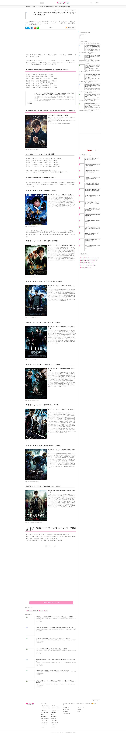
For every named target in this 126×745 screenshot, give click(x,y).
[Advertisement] (39, 42)
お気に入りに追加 (71, 27)
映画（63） (56, 10)
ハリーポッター (35, 610)
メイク (82, 267)
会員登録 (91, 2)
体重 (89, 257)
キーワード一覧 (81, 707)
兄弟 (95, 265)
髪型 (89, 260)
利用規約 (66, 711)
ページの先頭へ (95, 700)
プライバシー (80, 711)
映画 (29, 610)
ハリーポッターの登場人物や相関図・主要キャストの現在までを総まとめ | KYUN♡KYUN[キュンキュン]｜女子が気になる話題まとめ (54, 94)
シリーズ (41, 610)
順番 (46, 610)
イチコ (37, 621)
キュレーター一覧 (67, 707)
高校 (96, 260)
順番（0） (73, 10)
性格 (89, 262)
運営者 (79, 709)
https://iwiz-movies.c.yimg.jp (33, 149)
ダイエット (83, 265)
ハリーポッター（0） (67, 10)
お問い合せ (66, 709)
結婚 (86, 257)
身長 (82, 257)
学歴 (82, 262)
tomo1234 (37, 642)
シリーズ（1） (61, 10)
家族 (92, 260)
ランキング (90, 265)
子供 (97, 257)
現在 (82, 260)
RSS (95, 703)
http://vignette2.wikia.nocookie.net (34, 317)
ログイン (97, 2)
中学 (87, 267)
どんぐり (37, 665)
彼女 (93, 257)
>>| (54, 546)
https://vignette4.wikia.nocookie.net (35, 359)
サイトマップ (67, 713)
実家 (86, 262)
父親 (90, 267)
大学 (93, 262)
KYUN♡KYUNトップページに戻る (51, 602)
